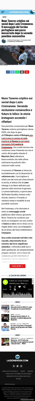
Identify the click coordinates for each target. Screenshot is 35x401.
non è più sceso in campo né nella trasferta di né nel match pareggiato (17, 141)
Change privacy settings (27, 399)
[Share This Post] (17, 72)
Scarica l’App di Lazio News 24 (10, 371)
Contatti (23, 371)
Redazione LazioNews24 (16, 41)
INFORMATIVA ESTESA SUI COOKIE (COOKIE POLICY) (18, 376)
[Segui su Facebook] (13, 366)
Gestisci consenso (10, 384)
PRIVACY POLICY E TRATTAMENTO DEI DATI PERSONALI (18, 374)
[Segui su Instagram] (21, 366)
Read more (16, 266)
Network (18, 379)
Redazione (30, 371)
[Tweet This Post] (12, 72)
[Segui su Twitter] (17, 366)
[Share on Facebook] (8, 72)
